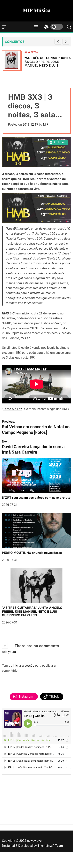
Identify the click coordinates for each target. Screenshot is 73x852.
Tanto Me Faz (12, 409)
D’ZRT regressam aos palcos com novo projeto (36, 497)
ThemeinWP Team (50, 846)
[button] (65, 42)
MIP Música (36, 10)
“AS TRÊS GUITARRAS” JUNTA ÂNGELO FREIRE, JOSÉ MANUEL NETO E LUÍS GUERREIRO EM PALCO (48, 63)
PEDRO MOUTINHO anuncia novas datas (32, 553)
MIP (45, 124)
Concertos (31, 52)
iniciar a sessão (23, 665)
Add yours (9, 652)
